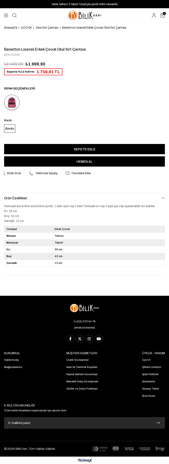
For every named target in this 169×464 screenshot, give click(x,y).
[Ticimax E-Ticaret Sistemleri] (84, 461)
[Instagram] (89, 339)
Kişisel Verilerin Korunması (82, 374)
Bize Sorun (148, 395)
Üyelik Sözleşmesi (77, 359)
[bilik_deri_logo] (84, 308)
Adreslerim (148, 381)
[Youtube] (99, 339)
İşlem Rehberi (150, 374)
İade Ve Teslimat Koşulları (81, 367)
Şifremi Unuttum (151, 367)
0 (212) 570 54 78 (84, 321)
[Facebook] (70, 339)
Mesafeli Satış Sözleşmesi (82, 381)
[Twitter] (80, 339)
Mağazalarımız (13, 367)
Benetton (12, 49)
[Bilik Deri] (84, 15)
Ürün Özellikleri (15, 198)
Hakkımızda (11, 359)
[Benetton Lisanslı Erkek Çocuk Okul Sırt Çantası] (12, 102)
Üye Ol (146, 359)
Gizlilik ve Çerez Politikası (82, 388)
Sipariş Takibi (150, 388)
